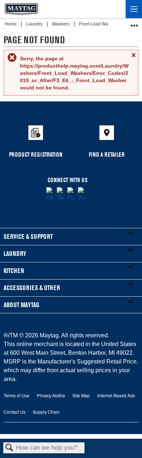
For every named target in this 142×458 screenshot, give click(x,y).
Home (11, 24)
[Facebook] (49, 194)
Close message (133, 58)
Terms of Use (16, 395)
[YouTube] (81, 194)
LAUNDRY (15, 253)
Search (9, 448)
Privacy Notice (51, 395)
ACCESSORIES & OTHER (32, 288)
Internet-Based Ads (116, 395)
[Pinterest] (70, 194)
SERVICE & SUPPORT (28, 236)
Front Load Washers (99, 24)
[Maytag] (21, 9)
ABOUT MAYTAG (21, 305)
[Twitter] (60, 194)
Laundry (35, 24)
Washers (61, 24)
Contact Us (14, 412)
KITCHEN (14, 270)
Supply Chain (46, 412)
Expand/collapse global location (134, 23)
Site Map (81, 395)
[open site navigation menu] (134, 9)
